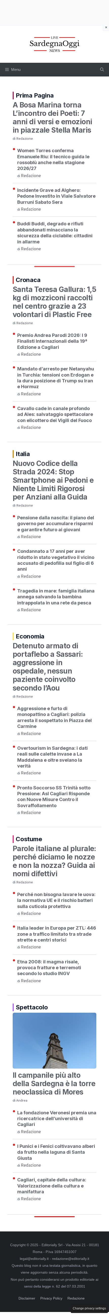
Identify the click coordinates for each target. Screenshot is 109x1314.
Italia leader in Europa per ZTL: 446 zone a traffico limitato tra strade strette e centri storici (56, 934)
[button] (102, 69)
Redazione (24, 138)
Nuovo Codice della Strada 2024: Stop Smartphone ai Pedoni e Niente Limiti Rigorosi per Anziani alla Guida (53, 480)
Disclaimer (27, 1298)
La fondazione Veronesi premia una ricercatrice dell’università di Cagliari (56, 1118)
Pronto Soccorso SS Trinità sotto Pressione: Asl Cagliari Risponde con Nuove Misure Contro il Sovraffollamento (53, 796)
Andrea (21, 1100)
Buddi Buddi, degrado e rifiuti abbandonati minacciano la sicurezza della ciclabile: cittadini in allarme (55, 232)
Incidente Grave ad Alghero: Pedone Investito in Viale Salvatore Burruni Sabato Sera (56, 196)
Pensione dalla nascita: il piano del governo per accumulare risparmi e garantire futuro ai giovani (55, 523)
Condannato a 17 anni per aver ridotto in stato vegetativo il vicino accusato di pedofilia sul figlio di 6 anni (55, 560)
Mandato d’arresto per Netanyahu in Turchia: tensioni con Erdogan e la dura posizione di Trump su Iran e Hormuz (55, 377)
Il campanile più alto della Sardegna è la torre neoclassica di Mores (54, 1083)
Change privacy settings (89, 1308)
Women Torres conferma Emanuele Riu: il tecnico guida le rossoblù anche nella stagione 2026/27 (53, 159)
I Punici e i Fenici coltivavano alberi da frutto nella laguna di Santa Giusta (56, 1152)
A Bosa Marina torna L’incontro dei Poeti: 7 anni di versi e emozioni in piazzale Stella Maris (52, 117)
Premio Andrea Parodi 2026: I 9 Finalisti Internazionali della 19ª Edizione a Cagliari (52, 341)
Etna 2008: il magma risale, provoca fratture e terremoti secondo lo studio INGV (49, 967)
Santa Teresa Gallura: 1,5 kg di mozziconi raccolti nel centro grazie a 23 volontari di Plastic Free (54, 302)
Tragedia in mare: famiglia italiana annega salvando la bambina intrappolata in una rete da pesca (56, 596)
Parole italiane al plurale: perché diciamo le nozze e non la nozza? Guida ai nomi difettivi (54, 861)
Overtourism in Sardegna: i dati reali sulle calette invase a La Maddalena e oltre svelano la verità (52, 757)
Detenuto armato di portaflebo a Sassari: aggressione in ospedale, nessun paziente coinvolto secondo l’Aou (48, 667)
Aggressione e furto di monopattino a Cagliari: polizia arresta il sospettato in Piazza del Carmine (54, 717)
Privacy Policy (51, 1298)
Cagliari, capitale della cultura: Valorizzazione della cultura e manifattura (51, 1185)
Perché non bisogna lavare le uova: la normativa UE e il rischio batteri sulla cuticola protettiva (56, 900)
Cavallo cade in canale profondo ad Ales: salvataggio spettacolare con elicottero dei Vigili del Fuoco (55, 414)
